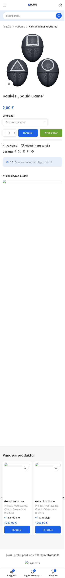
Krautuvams (20, 505)
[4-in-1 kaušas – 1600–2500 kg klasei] (48, 480)
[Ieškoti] (59, 16)
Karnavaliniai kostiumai (43, 26)
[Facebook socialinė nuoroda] (15, 151)
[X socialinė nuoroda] (19, 151)
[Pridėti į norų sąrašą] (25, 468)
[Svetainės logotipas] (32, 5)
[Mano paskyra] (60, 5)
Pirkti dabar (51, 132)
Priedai (8, 505)
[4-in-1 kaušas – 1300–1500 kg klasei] (17, 480)
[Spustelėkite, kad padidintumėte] (9, 84)
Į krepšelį (28, 132)
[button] (17, 529)
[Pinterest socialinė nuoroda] (24, 151)
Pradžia (7, 26)
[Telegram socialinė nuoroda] (32, 151)
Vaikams (20, 26)
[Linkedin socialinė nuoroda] (28, 151)
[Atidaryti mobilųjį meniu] (4, 5)
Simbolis (8, 115)
